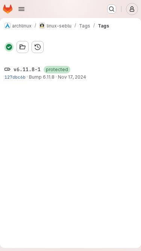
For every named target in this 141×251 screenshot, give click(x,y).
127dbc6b (15, 77)
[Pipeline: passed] (9, 47)
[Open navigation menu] (21, 9)
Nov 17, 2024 (72, 77)
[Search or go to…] (111, 9)
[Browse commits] (38, 47)
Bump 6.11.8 (42, 77)
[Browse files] (23, 47)
